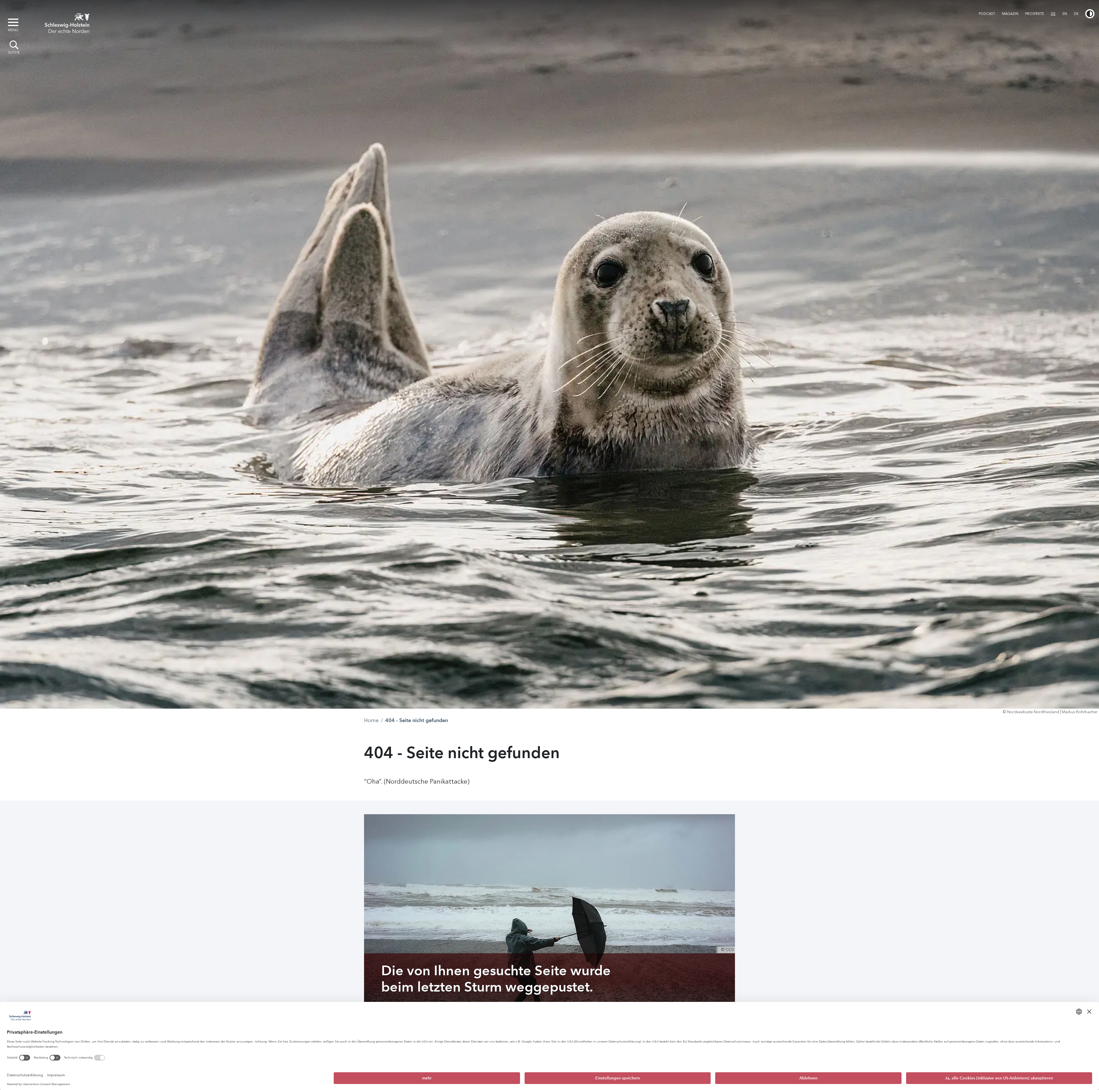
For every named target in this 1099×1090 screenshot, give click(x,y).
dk (1076, 14)
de (1053, 14)
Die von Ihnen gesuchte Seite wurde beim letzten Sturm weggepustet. (496, 978)
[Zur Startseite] (67, 22)
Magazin (1010, 14)
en (1064, 14)
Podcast (987, 14)
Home (371, 720)
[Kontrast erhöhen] (1089, 13)
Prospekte (1034, 14)
